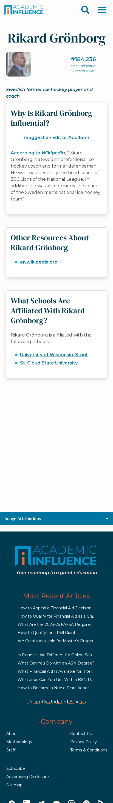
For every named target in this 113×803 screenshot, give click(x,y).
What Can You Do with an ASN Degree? (56, 663)
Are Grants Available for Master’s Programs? (59, 640)
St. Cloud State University (49, 363)
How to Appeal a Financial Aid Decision (55, 608)
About (12, 733)
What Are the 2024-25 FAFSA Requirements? (61, 624)
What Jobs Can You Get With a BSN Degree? (61, 679)
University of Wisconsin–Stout (54, 354)
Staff (10, 750)
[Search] (85, 10)
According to (38, 152)
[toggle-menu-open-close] (102, 10)
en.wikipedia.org (39, 262)
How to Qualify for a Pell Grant (46, 632)
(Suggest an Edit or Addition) (56, 137)
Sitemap (14, 784)
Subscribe (15, 768)
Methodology (19, 741)
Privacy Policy (83, 741)
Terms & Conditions (88, 750)
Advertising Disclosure (27, 776)
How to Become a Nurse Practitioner (53, 687)
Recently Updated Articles (56, 701)
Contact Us (81, 733)
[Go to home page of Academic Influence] (24, 10)
